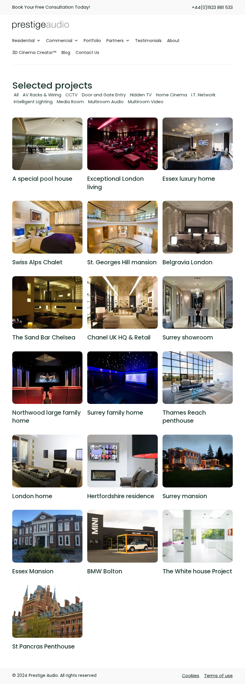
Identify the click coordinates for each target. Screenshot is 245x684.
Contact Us (87, 52)
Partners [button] (115, 41)
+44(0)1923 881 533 (212, 7)
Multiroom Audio (106, 102)
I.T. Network (203, 95)
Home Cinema (171, 95)
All (16, 95)
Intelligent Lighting (33, 102)
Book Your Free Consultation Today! (51, 7)
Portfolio (92, 41)
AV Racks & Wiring (42, 95)
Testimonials (148, 41)
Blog (66, 52)
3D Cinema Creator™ (34, 52)
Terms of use (218, 676)
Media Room (70, 102)
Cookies (190, 676)
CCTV (71, 95)
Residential (23, 41)
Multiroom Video (145, 102)
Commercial (59, 41)
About (173, 41)
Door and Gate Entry (104, 95)
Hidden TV (141, 95)
